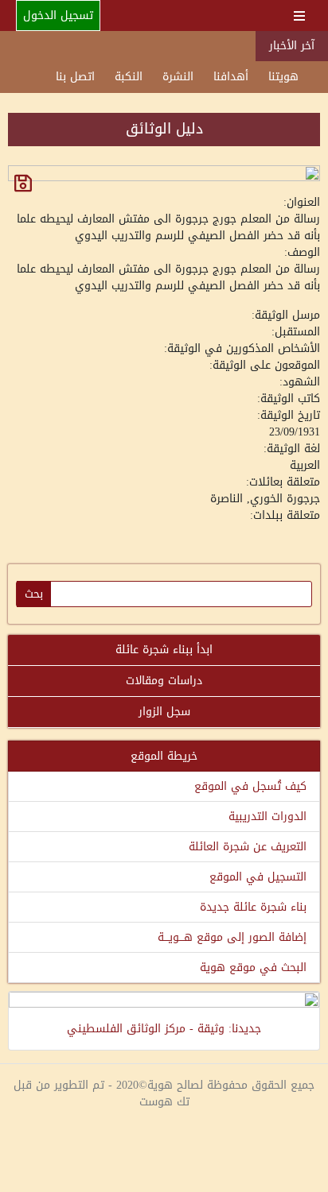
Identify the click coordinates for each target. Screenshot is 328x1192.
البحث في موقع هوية (253, 967)
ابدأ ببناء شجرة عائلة (164, 649)
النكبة (129, 76)
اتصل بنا (75, 76)
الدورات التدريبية (267, 816)
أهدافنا (230, 76)
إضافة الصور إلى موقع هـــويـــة (232, 937)
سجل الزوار (164, 711)
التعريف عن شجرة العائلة (248, 846)
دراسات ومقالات (164, 680)
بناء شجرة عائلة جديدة (253, 907)
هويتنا (283, 76)
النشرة (177, 76)
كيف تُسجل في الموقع (250, 786)
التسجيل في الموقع (258, 877)
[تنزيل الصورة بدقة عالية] (23, 183)
